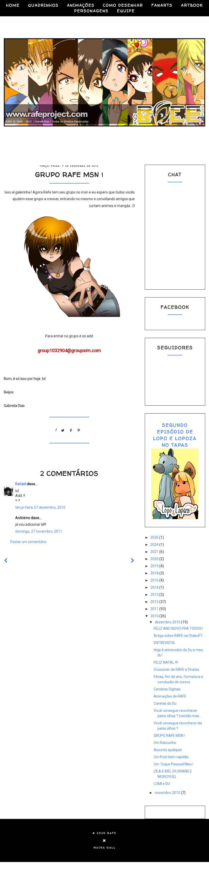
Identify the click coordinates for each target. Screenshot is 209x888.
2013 (154, 595)
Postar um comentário (28, 542)
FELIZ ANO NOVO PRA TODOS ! (178, 628)
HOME (13, 5)
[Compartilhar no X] (63, 429)
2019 (154, 566)
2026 (154, 537)
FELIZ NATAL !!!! (166, 662)
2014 (154, 587)
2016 (154, 580)
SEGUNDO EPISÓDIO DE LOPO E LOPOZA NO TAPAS (175, 435)
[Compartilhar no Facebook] (71, 429)
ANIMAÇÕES (81, 5)
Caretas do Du (165, 703)
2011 (154, 609)
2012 (154, 602)
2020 (154, 559)
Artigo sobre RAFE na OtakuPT (178, 636)
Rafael (20, 484)
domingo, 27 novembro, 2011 (38, 531)
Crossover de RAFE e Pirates (176, 669)
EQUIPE (126, 11)
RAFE (111, 833)
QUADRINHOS (43, 5)
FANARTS (162, 5)
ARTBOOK (192, 5)
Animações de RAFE (170, 696)
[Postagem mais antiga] (133, 561)
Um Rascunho (165, 743)
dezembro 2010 (168, 622)
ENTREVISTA (164, 643)
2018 (154, 573)
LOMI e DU (162, 784)
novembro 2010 (168, 793)
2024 (154, 545)
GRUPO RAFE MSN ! (169, 735)
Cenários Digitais (167, 689)
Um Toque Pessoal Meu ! (173, 764)
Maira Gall (105, 847)
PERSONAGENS (91, 11)
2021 (154, 552)
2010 (154, 616)
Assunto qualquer (168, 750)
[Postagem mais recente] (6, 561)
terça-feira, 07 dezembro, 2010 (40, 507)
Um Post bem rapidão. (171, 757)
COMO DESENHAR (123, 5)
